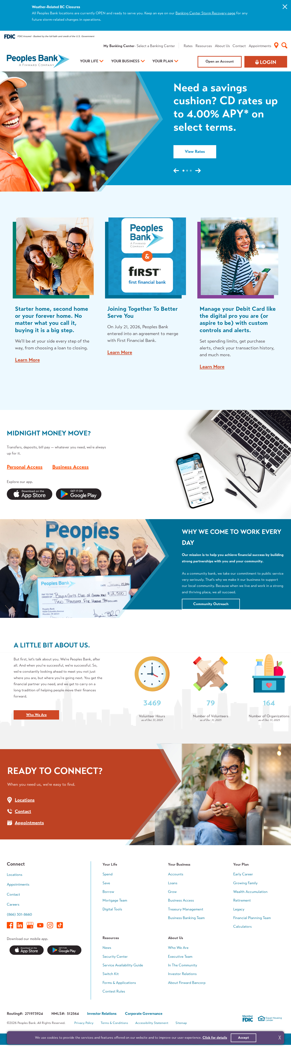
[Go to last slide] (176, 170)
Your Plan (162, 61)
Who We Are (36, 714)
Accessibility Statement (151, 1023)
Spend (108, 874)
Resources (204, 46)
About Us (222, 46)
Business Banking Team (186, 918)
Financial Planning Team (252, 918)
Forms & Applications (119, 982)
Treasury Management (185, 909)
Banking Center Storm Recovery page (205, 13)
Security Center (115, 956)
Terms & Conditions (114, 1023)
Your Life (89, 61)
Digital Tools (112, 909)
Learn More (27, 360)
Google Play (78, 494)
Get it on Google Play (64, 950)
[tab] (183, 171)
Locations (14, 874)
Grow (172, 891)
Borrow (108, 891)
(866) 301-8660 (19, 914)
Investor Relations (182, 974)
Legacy (238, 909)
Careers (13, 904)
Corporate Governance (143, 1013)
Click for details (215, 1038)
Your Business (125, 61)
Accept (243, 1038)
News (107, 947)
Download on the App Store (27, 950)
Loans (172, 883)
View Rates (195, 153)
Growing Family (245, 883)
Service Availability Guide (123, 965)
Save (106, 883)
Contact (239, 46)
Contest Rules (114, 991)
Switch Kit (111, 974)
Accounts (175, 874)
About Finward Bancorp (187, 982)
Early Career (243, 874)
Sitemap (181, 1023)
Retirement (242, 900)
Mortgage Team (115, 900)
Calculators (242, 926)
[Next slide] (198, 170)
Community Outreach (210, 604)
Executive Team (180, 956)
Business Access (70, 467)
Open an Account (220, 61)
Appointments (260, 46)
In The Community (182, 965)
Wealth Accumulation (250, 891)
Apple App (29, 494)
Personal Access (25, 467)
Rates (188, 46)
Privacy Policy (83, 1023)
